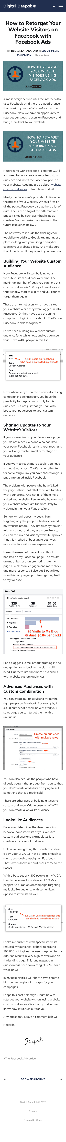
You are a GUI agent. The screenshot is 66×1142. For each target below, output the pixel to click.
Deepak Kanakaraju (24, 50)
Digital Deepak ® (19, 6)
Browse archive (33, 1079)
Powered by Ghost (33, 1120)
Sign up (33, 1111)
